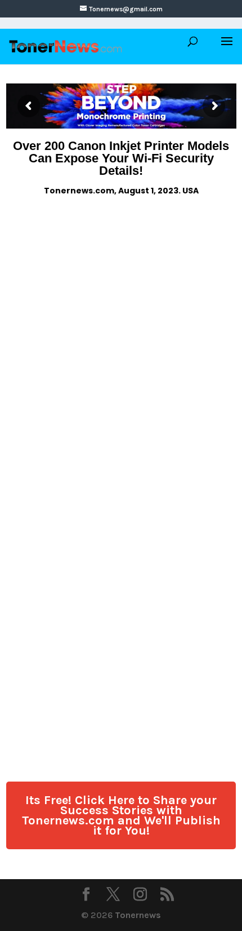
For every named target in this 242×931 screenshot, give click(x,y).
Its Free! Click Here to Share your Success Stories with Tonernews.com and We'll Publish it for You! (121, 815)
